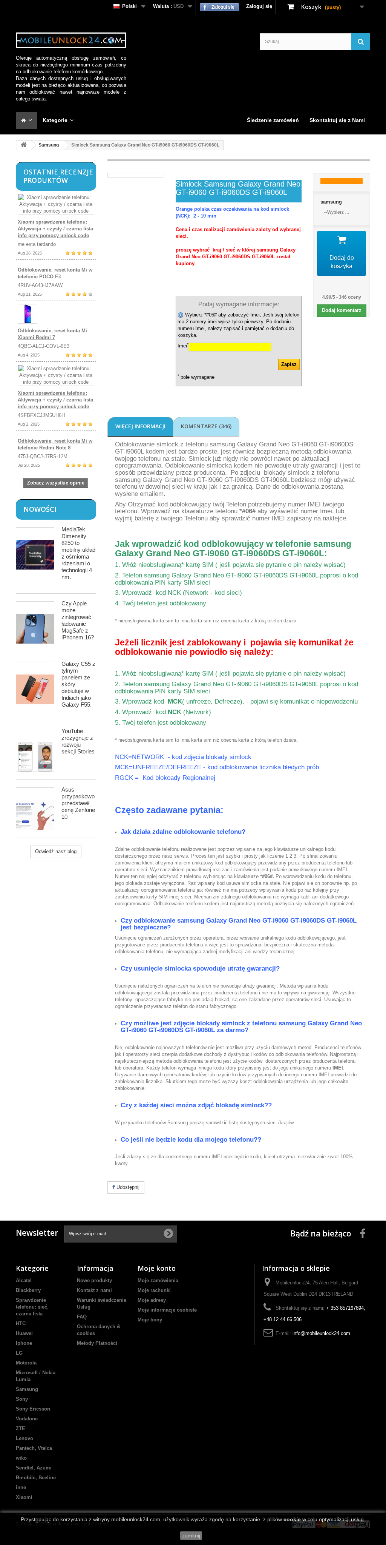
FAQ (82, 1317)
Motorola (26, 1363)
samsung (331, 202)
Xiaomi (24, 1497)
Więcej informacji (140, 426)
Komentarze (206, 426)
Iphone (24, 1343)
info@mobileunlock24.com (321, 1333)
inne (21, 1487)
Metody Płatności (97, 1343)
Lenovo (24, 1438)
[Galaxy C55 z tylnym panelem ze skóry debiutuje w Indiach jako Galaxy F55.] (35, 683)
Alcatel (24, 1280)
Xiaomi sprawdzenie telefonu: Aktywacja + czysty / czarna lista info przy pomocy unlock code (55, 228)
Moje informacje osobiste (167, 1310)
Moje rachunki (154, 1290)
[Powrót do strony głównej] (24, 145)
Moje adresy (152, 1300)
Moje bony (150, 1320)
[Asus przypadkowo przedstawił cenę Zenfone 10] (35, 808)
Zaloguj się (259, 6)
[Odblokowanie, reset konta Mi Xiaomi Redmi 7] (56, 314)
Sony (22, 1399)
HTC (21, 1323)
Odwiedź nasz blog (56, 851)
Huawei (24, 1333)
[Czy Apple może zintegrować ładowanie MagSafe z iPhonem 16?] (35, 622)
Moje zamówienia (158, 1280)
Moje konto (157, 1268)
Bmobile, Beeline (36, 1477)
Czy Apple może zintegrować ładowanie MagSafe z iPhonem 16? (77, 620)
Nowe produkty (94, 1280)
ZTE (20, 1428)
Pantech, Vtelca (34, 1448)
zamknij (191, 1536)
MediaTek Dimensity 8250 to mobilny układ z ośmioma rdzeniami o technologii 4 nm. (78, 553)
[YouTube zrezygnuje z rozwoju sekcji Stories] (35, 750)
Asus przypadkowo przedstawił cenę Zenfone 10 (78, 803)
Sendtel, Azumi (34, 1468)
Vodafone (27, 1419)
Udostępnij (127, 1187)
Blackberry (28, 1290)
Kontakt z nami (94, 1290)
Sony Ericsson (33, 1409)
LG (19, 1353)
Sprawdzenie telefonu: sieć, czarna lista (32, 1307)
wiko (21, 1458)
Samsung (48, 145)
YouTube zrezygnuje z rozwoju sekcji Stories (78, 741)
